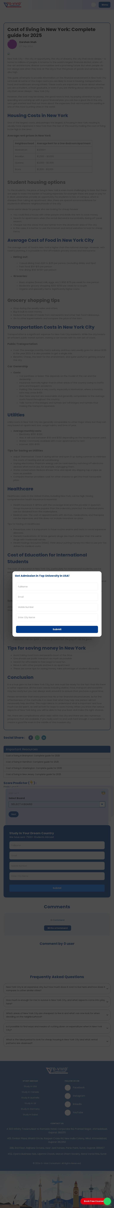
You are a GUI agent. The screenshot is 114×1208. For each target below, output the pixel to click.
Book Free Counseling (95, 1201)
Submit (57, 629)
